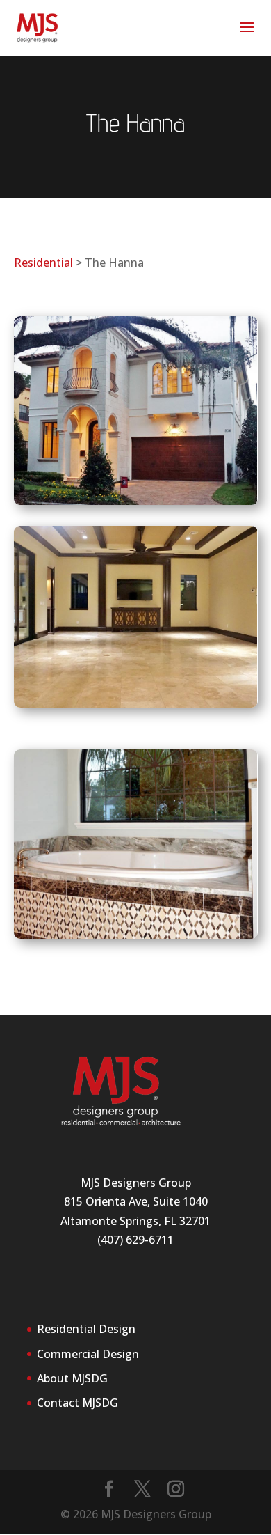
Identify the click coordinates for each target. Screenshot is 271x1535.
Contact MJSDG (77, 1402)
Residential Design (86, 1329)
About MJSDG (72, 1378)
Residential (43, 262)
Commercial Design (88, 1354)
